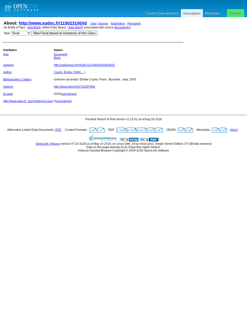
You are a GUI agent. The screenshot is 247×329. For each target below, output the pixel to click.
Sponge (103, 23)
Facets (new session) (162, 13)
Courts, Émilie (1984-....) (69, 72)
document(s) (122, 27)
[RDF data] (149, 140)
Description (191, 13)
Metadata (212, 13)
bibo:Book (34, 27)
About (234, 130)
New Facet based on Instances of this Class (65, 33)
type (6, 54)
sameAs (8, 65)
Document (60, 54)
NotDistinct (118, 23)
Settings (235, 13)
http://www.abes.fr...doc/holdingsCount (28, 101)
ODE (58, 130)
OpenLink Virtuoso (48, 143)
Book (57, 57)
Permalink (134, 23)
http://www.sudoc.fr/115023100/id (53, 23)
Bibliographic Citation (17, 79)
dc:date (8, 94)
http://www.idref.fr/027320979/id (74, 86)
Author (7, 72)
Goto (93, 23)
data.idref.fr (75, 27)
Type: (7, 33)
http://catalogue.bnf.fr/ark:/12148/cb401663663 (84, 65)
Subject (8, 86)
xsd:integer (69, 94)
